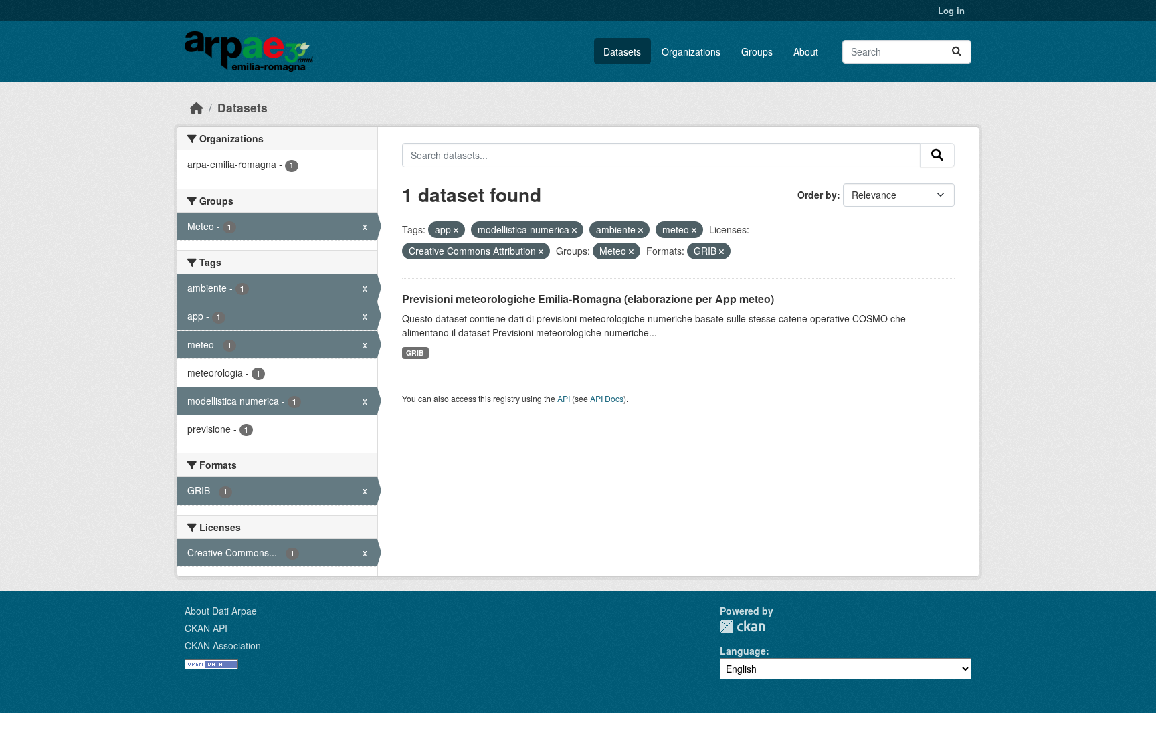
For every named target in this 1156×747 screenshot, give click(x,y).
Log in (951, 10)
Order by (817, 194)
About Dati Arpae (221, 610)
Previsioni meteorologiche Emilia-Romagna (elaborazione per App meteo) (588, 298)
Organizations (691, 51)
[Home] (196, 107)
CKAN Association (223, 645)
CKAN (742, 626)
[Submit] (956, 52)
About (805, 51)
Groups (757, 51)
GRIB (415, 353)
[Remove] (456, 230)
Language (743, 650)
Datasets (622, 51)
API (563, 398)
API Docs (606, 398)
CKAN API (206, 628)
